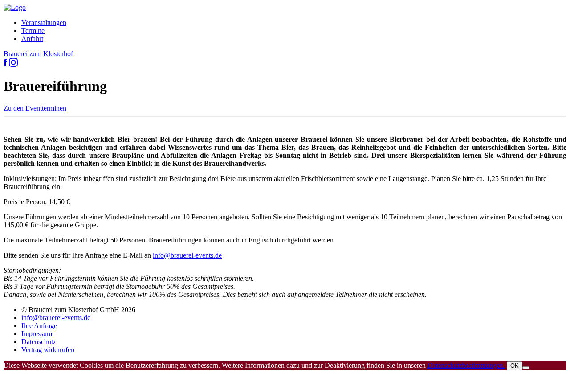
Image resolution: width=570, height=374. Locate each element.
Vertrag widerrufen (47, 349)
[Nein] (525, 367)
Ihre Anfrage (39, 325)
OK (514, 365)
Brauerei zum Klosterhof (38, 54)
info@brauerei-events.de (187, 255)
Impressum (36, 333)
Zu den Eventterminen (35, 108)
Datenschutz (38, 341)
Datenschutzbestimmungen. (466, 365)
